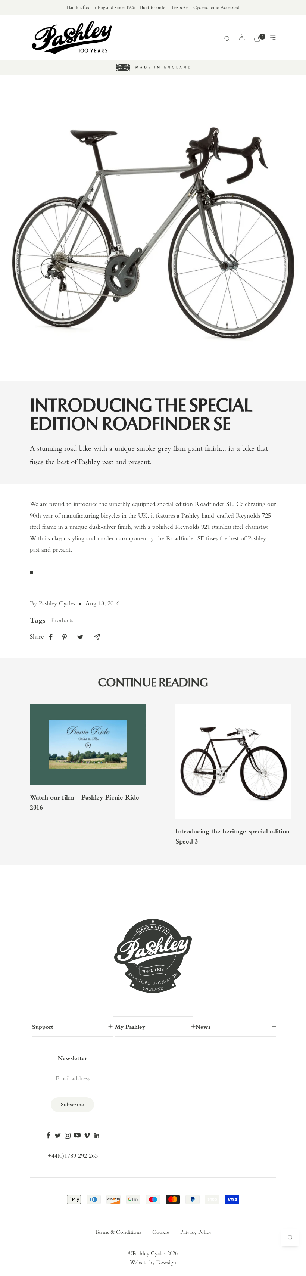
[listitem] (51, 637)
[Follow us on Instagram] (67, 1135)
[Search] (227, 37)
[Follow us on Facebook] (48, 1135)
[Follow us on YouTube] (77, 1135)
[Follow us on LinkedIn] (97, 1135)
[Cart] (257, 37)
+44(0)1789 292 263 (72, 1156)
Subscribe (72, 1105)
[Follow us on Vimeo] (87, 1135)
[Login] (242, 37)
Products (62, 620)
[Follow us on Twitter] (58, 1135)
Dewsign (166, 1263)
